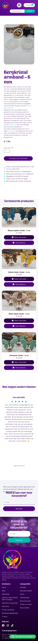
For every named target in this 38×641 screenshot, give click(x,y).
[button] (15, 465)
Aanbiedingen (24, 597)
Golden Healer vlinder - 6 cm (19, 272)
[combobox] (17, 11)
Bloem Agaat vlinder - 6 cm (19, 314)
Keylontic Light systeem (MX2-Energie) (10, 598)
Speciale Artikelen (26, 591)
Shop (3, 591)
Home (4, 587)
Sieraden (23, 587)
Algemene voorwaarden (10, 603)
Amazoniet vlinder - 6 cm (19, 355)
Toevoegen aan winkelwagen (18, 158)
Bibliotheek (5, 594)
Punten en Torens (26, 604)
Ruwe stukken (24, 608)
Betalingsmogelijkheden (10, 613)
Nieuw (22, 594)
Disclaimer (11, 131)
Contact (4, 616)
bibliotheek (12, 125)
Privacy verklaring (8, 610)
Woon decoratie (25, 601)
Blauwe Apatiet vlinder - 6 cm (19, 230)
